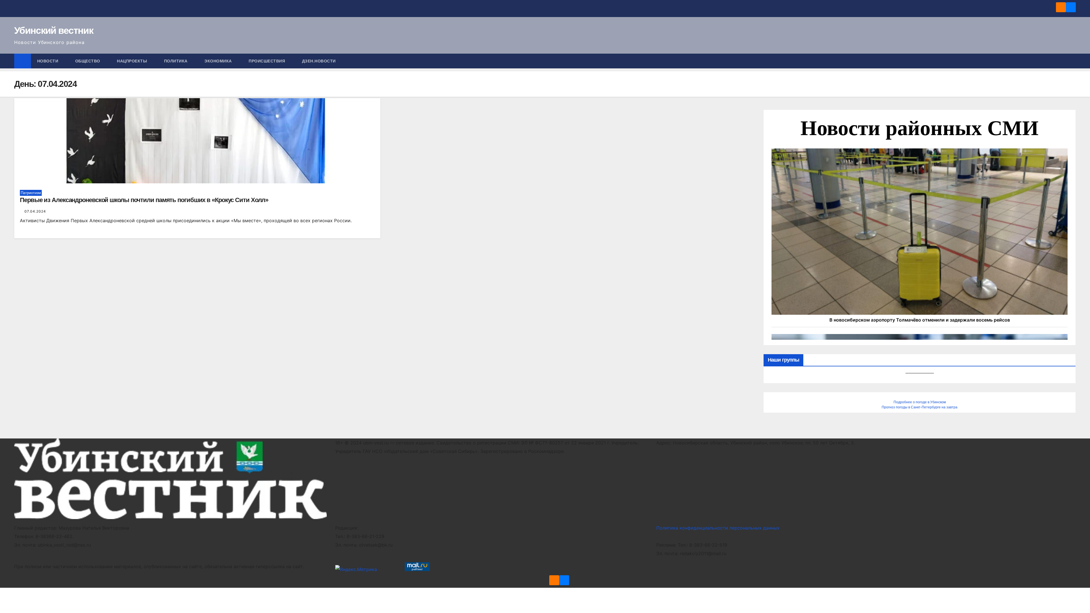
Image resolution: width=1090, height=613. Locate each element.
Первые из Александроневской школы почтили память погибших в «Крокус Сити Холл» (144, 199)
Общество (88, 61)
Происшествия (267, 61)
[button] (1072, 61)
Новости (48, 61)
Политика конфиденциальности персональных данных (717, 528)
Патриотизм (31, 193)
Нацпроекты (132, 61)
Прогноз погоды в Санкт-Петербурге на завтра (919, 407)
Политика (176, 61)
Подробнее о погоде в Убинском (920, 402)
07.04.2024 (35, 211)
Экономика (218, 61)
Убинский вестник (53, 30)
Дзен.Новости (319, 61)
